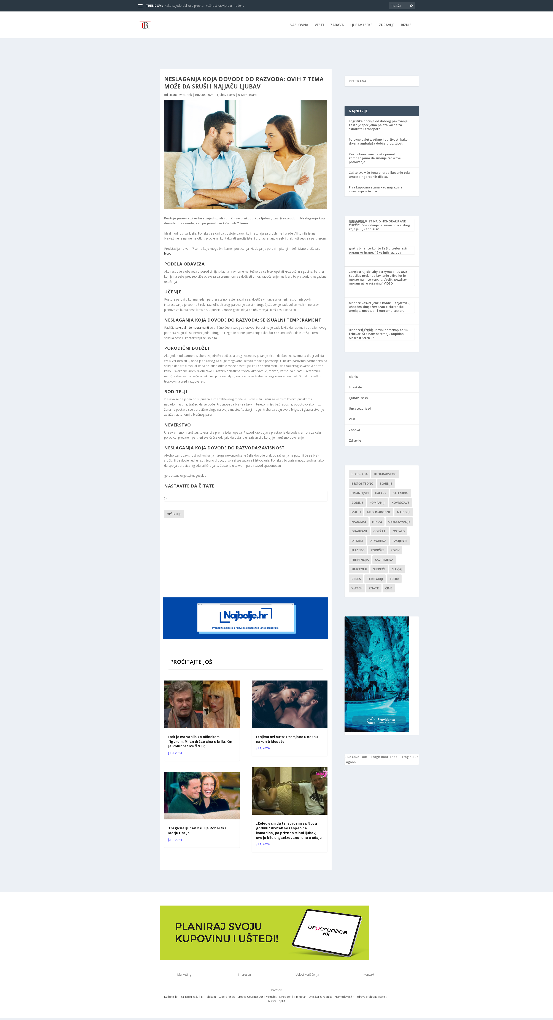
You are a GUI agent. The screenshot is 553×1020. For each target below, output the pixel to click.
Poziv (395, 550)
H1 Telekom (208, 997)
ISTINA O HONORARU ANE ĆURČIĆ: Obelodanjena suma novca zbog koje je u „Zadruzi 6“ (379, 225)
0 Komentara (247, 95)
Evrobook (285, 997)
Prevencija (360, 560)
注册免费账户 (358, 221)
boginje (386, 483)
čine (388, 588)
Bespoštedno (362, 483)
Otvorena (377, 541)
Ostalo (399, 531)
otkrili (357, 541)
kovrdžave (400, 502)
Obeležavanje (399, 522)
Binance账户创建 (361, 330)
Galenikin (400, 493)
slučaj (397, 569)
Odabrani (359, 531)
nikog (377, 522)
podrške (378, 550)
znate (374, 588)
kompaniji (377, 502)
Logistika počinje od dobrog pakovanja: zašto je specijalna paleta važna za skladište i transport (378, 125)
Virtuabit (271, 997)
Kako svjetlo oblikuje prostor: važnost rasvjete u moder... (204, 5)
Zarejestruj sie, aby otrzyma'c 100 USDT (379, 272)
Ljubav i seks (361, 25)
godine (357, 502)
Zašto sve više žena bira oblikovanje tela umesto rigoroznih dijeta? (379, 175)
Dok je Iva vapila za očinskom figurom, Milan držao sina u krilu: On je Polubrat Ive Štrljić (200, 741)
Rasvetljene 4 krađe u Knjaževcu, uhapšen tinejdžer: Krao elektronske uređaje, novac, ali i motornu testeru (379, 307)
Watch (356, 588)
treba (394, 579)
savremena (384, 560)
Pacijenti (400, 541)
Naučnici (358, 522)
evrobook (185, 95)
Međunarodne (379, 512)
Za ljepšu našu (189, 997)
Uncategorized (360, 408)
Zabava (337, 25)
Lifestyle (355, 387)
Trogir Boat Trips (384, 757)
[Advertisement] (246, 557)
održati (379, 531)
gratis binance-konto (365, 248)
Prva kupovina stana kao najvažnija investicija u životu (375, 189)
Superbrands (227, 997)
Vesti (319, 25)
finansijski (360, 493)
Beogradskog (385, 474)
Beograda (359, 474)
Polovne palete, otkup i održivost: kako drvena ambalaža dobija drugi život (378, 141)
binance (355, 303)
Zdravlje (386, 25)
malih (356, 512)
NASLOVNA (299, 25)
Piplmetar (299, 997)
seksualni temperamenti (192, 327)
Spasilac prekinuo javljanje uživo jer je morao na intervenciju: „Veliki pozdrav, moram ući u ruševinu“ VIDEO (378, 279)
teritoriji (375, 579)
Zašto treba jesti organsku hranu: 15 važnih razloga (378, 250)
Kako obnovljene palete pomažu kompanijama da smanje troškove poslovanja (375, 158)
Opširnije (174, 514)
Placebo (358, 550)
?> (165, 498)
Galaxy (380, 493)
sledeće (379, 569)
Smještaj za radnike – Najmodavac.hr (331, 997)
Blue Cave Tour (356, 757)
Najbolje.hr (171, 997)
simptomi (359, 569)
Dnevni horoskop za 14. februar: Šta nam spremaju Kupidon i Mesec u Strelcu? (378, 334)
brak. (168, 253)
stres (356, 579)
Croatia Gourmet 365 (250, 997)
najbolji (403, 512)
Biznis (406, 25)
